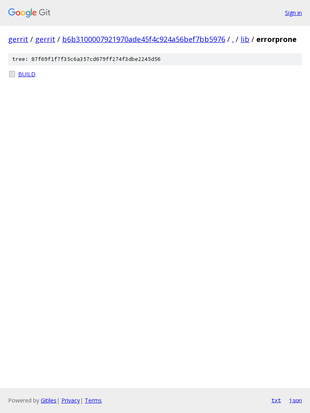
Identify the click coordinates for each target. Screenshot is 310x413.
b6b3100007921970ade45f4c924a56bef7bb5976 (143, 39)
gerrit (18, 39)
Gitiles (49, 400)
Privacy (70, 400)
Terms (93, 400)
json (295, 400)
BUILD (27, 74)
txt (276, 400)
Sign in (293, 13)
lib (245, 39)
